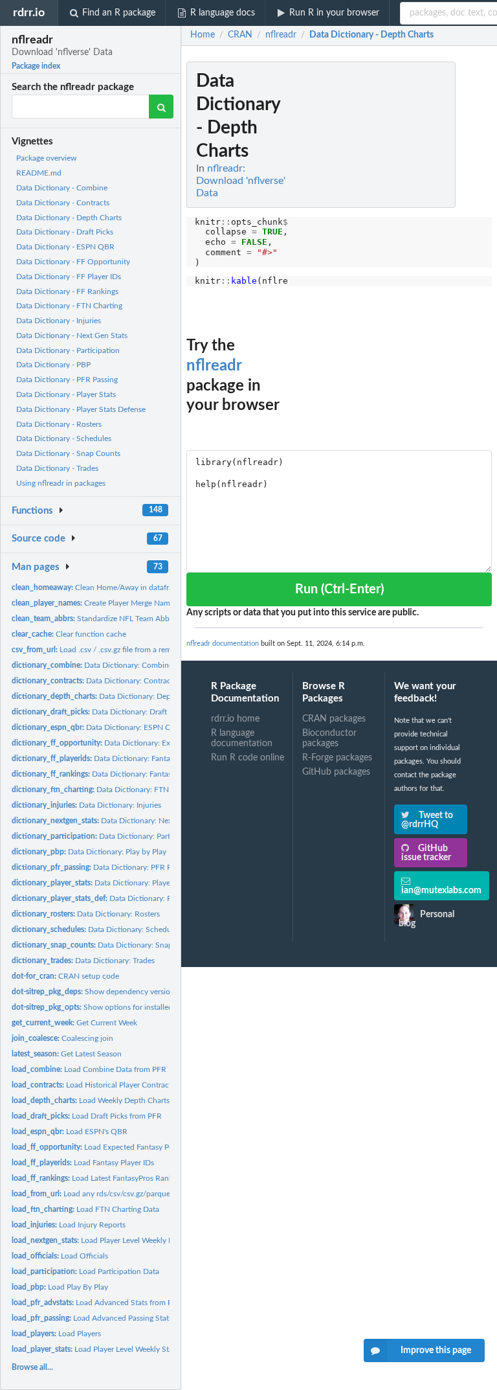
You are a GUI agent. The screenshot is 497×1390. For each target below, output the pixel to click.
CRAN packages (334, 718)
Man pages (36, 567)
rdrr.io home (235, 718)
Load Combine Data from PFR (89, 1069)
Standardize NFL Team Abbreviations (107, 618)
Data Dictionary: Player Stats (102, 883)
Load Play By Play (60, 1287)
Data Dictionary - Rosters (59, 424)
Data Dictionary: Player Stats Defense (124, 898)
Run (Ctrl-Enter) (339, 589)
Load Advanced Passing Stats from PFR (109, 1318)
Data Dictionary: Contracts (94, 681)
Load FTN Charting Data (85, 1209)
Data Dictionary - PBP (53, 365)
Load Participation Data (85, 1271)
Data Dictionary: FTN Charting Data (115, 789)
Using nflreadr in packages (60, 483)
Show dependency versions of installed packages (131, 992)
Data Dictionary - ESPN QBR (65, 247)
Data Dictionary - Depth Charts (69, 218)
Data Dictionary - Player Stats (66, 394)
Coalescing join (62, 1038)
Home (202, 35)
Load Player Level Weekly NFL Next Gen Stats (124, 1240)
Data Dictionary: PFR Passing (102, 867)
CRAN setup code (65, 976)
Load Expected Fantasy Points (99, 1147)
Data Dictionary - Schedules (63, 438)
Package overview (46, 158)
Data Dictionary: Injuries (86, 805)
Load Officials (60, 1256)
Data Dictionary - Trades (57, 468)
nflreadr (213, 366)
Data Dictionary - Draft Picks (64, 232)
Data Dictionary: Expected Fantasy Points (128, 743)
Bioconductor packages (329, 738)
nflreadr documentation (222, 643)
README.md (38, 173)
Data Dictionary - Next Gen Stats (71, 335)
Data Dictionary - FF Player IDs (68, 276)
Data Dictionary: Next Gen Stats (111, 821)
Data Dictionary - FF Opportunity (73, 262)
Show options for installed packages (109, 1007)
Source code (38, 538)
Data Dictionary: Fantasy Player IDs (112, 758)
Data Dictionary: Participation (106, 836)
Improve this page (436, 1350)
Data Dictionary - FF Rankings (67, 291)
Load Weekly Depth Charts (91, 1100)
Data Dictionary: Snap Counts (105, 945)
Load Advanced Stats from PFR (97, 1302)
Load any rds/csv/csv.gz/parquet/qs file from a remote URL (137, 1194)
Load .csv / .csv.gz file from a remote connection (117, 650)
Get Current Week (74, 1023)
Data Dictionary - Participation (68, 350)
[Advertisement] (395, 256)
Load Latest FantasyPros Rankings (99, 1178)
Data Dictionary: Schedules (96, 929)
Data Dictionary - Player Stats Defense (81, 409)
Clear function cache (69, 634)
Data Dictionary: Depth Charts (107, 696)
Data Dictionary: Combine (92, 665)
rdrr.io (29, 12)
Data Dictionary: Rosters (86, 914)
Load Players (56, 1334)
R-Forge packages (337, 757)
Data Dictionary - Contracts (62, 203)
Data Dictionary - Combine (61, 188)
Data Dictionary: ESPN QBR (97, 727)
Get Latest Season (67, 1054)
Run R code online (247, 757)
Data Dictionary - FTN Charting (69, 306)
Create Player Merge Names (94, 603)
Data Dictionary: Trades (83, 960)
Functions (32, 511)
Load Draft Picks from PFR (87, 1116)
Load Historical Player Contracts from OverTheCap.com (133, 1085)
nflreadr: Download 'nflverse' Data (240, 180)
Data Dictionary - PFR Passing (67, 379)
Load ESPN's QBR (69, 1131)
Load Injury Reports (69, 1225)
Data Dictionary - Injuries (58, 321)
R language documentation (241, 738)
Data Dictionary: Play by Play (89, 852)
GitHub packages (336, 772)
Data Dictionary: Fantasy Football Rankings (125, 774)
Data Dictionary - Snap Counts (68, 453)
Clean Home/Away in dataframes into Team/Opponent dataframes (156, 587)
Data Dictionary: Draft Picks (99, 712)
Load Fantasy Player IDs (83, 1163)
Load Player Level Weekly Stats (95, 1349)
